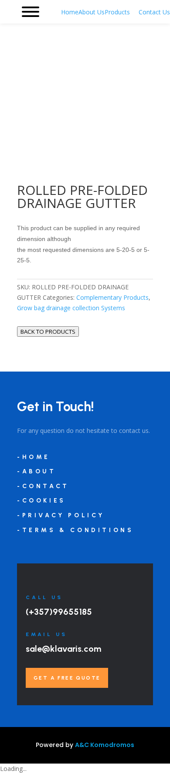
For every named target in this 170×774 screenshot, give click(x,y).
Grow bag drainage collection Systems (71, 308)
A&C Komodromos (104, 744)
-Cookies (41, 500)
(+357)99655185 (59, 611)
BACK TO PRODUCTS (47, 331)
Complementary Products (112, 297)
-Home (33, 457)
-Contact (43, 486)
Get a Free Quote (67, 678)
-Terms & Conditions (75, 530)
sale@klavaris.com (63, 648)
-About (36, 471)
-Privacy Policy (61, 515)
